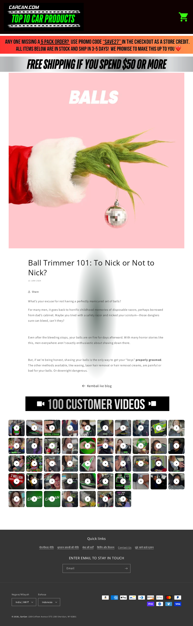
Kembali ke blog (99, 386)
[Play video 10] (176, 428)
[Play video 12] (34, 446)
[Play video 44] (70, 499)
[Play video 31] (16, 481)
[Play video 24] (70, 463)
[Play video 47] (123, 499)
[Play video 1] (16, 428)
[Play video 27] (123, 463)
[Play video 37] (123, 481)
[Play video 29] (159, 463)
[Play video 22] (34, 463)
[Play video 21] (16, 463)
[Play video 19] (159, 446)
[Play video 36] (105, 481)
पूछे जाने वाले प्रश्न (144, 547)
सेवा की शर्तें (87, 547)
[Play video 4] (70, 428)
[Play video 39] (159, 481)
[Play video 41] (16, 499)
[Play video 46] (105, 499)
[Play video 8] (141, 428)
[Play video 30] (176, 463)
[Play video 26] (105, 463)
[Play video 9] (159, 428)
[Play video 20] (176, 446)
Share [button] (35, 291)
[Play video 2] (34, 428)
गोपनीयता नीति (46, 547)
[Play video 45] (87, 499)
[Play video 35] (87, 481)
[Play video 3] (52, 428)
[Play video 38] (141, 481)
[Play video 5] (87, 428)
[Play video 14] (70, 446)
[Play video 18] (141, 446)
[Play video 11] (16, 446)
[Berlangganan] (126, 568)
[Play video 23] (52, 463)
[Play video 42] (34, 499)
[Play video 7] (123, 428)
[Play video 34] (70, 481)
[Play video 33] (52, 481)
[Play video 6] (105, 428)
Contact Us (124, 547)
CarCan (23, 616)
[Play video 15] (87, 446)
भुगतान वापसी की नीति (68, 547)
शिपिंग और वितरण (106, 547)
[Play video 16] (105, 446)
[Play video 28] (141, 463)
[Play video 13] (52, 446)
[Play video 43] (52, 499)
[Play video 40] (176, 481)
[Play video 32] (34, 481)
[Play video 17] (123, 446)
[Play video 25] (87, 463)
